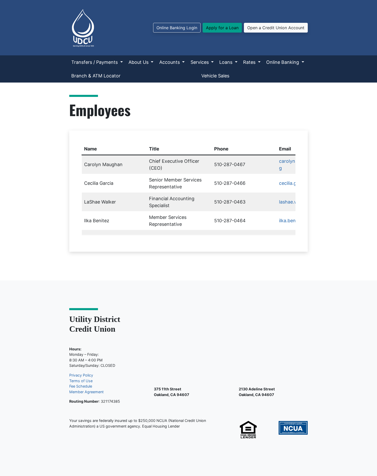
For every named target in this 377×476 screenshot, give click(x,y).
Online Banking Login (176, 27)
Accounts (170, 62)
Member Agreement (86, 392)
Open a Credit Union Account (275, 27)
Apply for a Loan (222, 27)
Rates (250, 62)
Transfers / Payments (95, 62)
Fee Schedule (80, 386)
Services (200, 62)
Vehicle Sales (215, 75)
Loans (226, 62)
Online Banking (283, 62)
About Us (139, 62)
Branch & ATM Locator (96, 75)
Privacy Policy (81, 375)
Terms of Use (81, 381)
